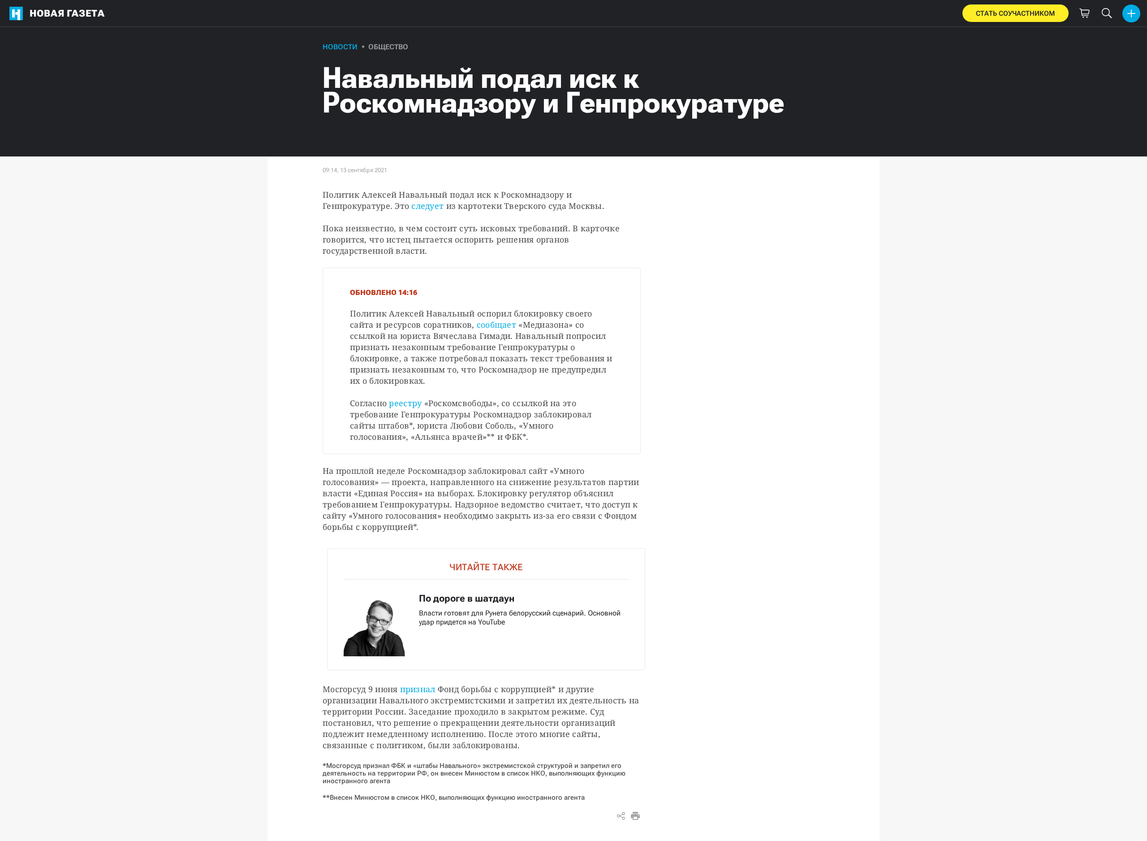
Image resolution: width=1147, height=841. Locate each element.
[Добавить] (1131, 13)
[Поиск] (1106, 13)
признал (418, 689)
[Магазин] (1084, 13)
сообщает (496, 324)
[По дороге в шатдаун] (486, 609)
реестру (405, 403)
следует (427, 205)
